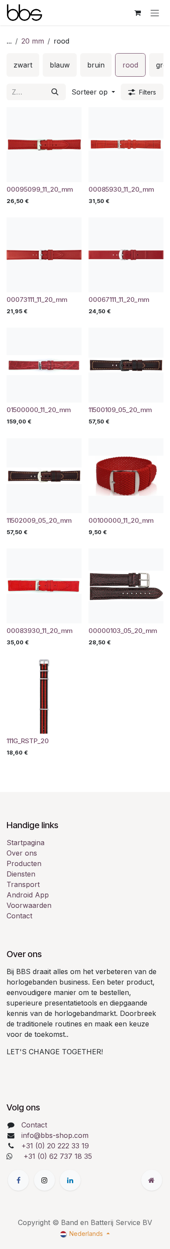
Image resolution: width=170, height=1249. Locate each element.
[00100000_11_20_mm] (125, 475)
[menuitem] (23, 65)
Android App (28, 894)
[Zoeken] (55, 92)
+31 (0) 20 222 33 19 (55, 1145)
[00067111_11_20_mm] (125, 254)
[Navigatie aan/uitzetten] (154, 12)
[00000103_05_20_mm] (125, 585)
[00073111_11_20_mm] (44, 254)
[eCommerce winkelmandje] (137, 12)
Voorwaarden (29, 905)
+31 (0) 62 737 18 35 (58, 1156)
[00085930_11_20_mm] (125, 144)
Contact (19, 915)
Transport (23, 884)
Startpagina (25, 842)
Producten (24, 863)
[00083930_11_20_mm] (44, 585)
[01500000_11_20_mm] (44, 365)
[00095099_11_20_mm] (44, 144)
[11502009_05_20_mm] (44, 475)
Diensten (21, 874)
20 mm (32, 41)
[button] (93, 92)
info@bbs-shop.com (54, 1135)
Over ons (22, 853)
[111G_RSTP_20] (44, 696)
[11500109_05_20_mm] (125, 365)
